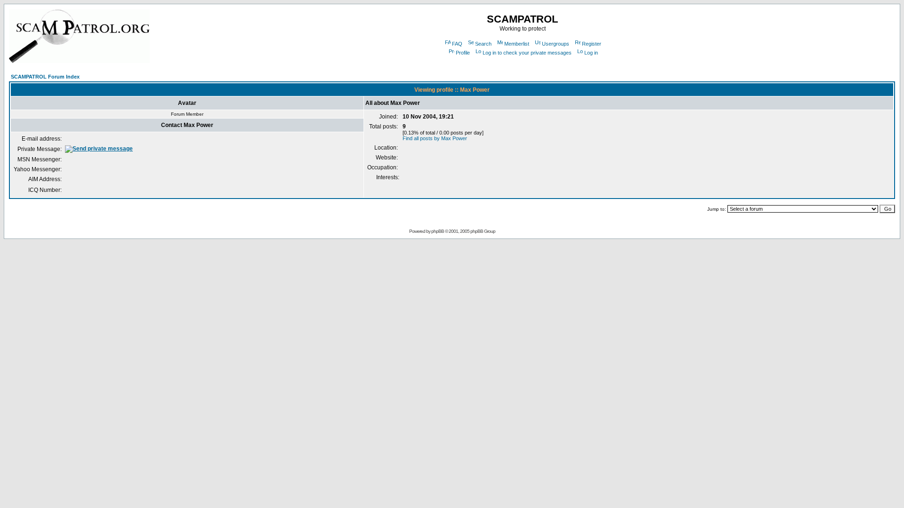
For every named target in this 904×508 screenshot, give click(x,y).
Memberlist (516, 44)
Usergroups (555, 44)
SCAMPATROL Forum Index (45, 76)
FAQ (457, 44)
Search (483, 44)
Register (591, 44)
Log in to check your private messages (527, 53)
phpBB (437, 231)
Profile (463, 53)
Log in (591, 53)
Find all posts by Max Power (435, 138)
